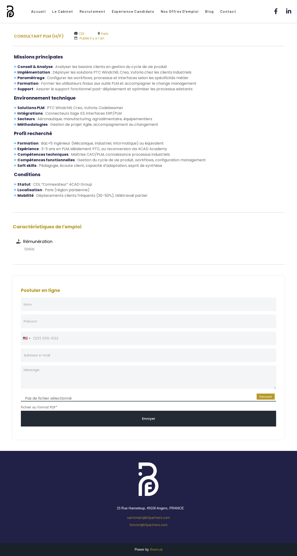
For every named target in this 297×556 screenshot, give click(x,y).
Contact (228, 11)
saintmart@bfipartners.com (148, 517)
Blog (209, 11)
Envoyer (148, 418)
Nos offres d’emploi (180, 11)
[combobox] (26, 338)
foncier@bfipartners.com (148, 525)
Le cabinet (62, 11)
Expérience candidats (133, 11)
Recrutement (92, 11)
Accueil (38, 11)
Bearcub (156, 549)
